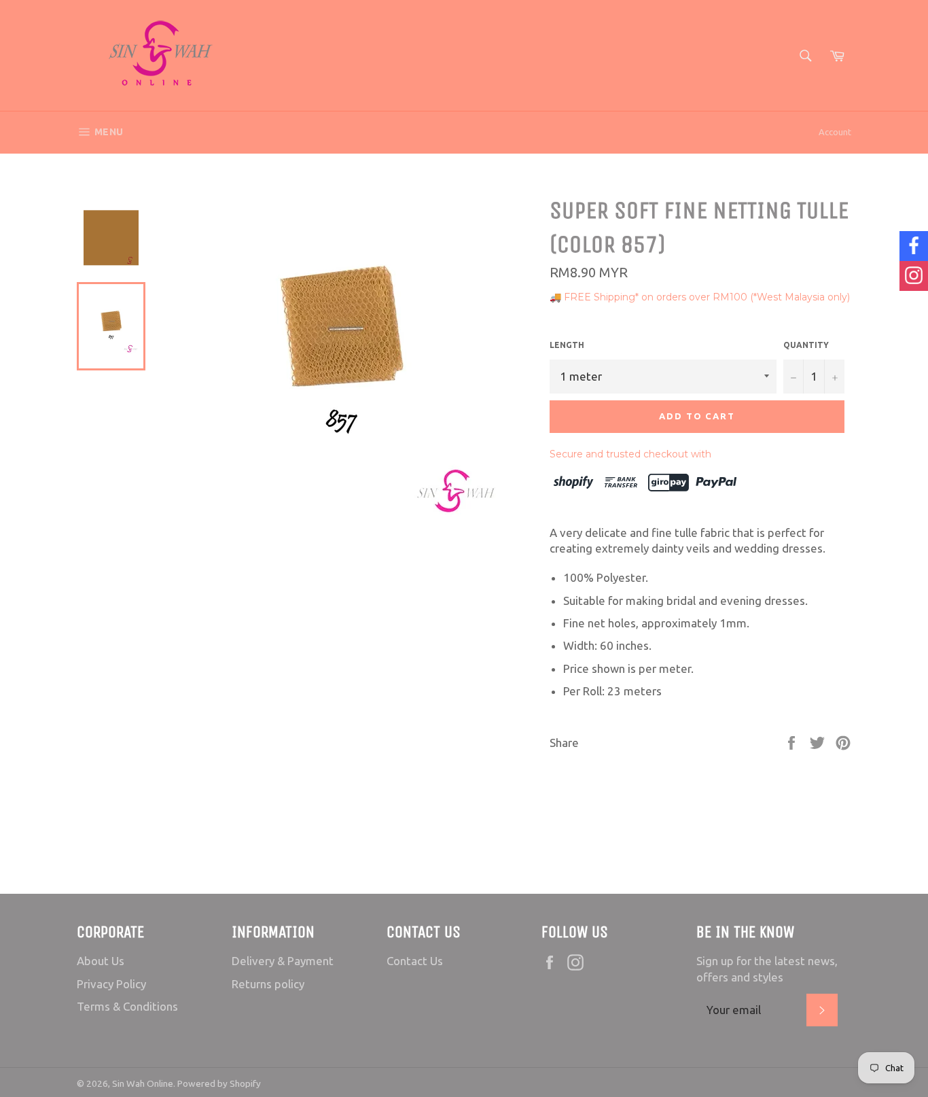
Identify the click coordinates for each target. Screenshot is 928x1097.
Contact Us (415, 960)
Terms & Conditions (127, 1006)
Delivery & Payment (283, 960)
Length (567, 345)
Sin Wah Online (142, 1083)
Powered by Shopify (219, 1083)
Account (835, 132)
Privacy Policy (111, 983)
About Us (100, 960)
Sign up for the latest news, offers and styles (767, 968)
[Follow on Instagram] (913, 276)
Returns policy (268, 983)
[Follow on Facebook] (913, 246)
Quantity (806, 345)
